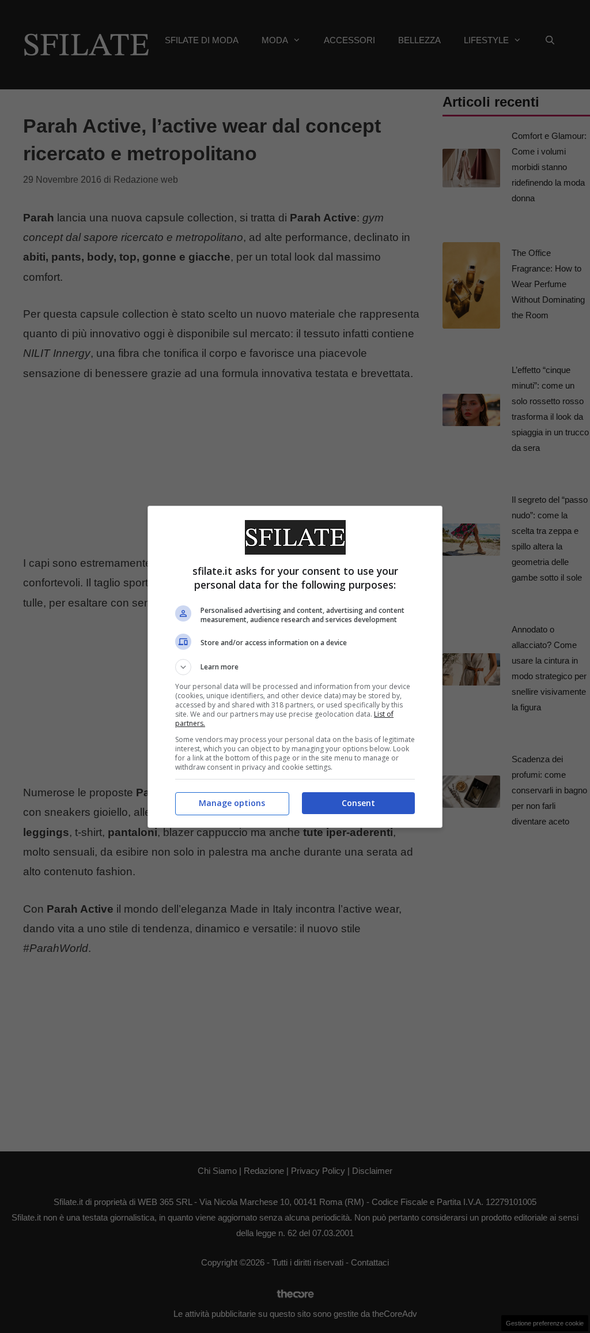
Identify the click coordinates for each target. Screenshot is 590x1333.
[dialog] (295, 667)
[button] (295, 667)
